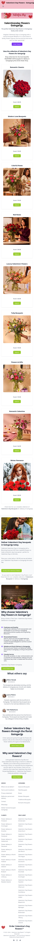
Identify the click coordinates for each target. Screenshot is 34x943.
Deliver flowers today (17, 745)
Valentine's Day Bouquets (9, 509)
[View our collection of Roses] (17, 231)
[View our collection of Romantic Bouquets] (17, 84)
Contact (3, 801)
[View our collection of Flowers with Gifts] (17, 379)
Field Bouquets (22, 790)
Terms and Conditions (7, 790)
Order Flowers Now (8, 668)
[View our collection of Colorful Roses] (17, 182)
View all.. (17, 106)
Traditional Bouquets (24, 799)
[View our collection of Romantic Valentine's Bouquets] (17, 428)
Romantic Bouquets (24, 803)
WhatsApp (4, 804)
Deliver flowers (17, 777)
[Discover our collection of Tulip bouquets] (17, 329)
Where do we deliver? (7, 787)
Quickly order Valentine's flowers (11, 570)
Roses (20, 793)
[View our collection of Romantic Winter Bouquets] (17, 477)
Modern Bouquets (23, 796)
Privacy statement (6, 793)
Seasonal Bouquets (24, 787)
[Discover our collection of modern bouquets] (17, 133)
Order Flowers (17, 44)
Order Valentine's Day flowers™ (19, 927)
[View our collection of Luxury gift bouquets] (17, 280)
